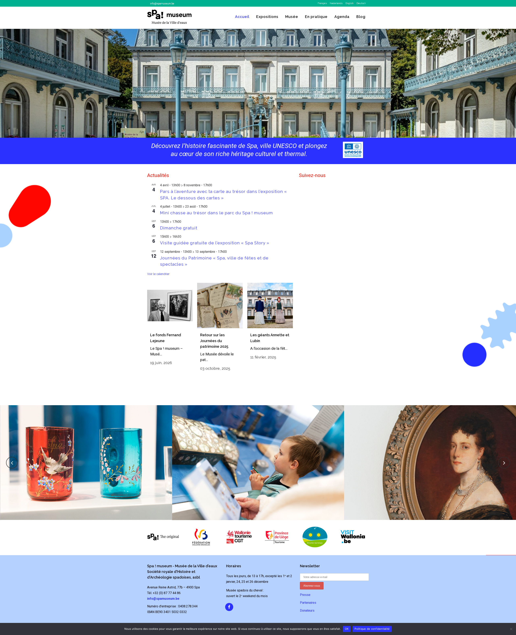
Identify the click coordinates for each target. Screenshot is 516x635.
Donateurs (307, 610)
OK (347, 628)
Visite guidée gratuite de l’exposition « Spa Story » (214, 242)
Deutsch (361, 3)
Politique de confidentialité (372, 628)
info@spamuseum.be (162, 3)
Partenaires (308, 603)
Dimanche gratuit (178, 227)
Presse (305, 595)
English (349, 3)
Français (322, 3)
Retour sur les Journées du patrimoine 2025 (214, 341)
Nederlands (336, 3)
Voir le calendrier (158, 274)
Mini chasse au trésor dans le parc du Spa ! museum (216, 212)
